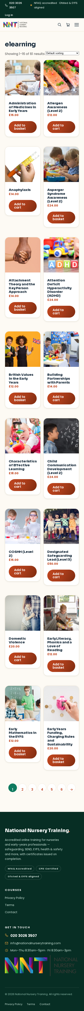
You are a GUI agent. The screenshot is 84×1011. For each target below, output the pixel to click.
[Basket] (68, 25)
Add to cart (58, 127)
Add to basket (20, 127)
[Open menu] (77, 25)
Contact (11, 912)
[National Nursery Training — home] (15, 24)
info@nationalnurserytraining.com (35, 943)
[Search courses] (59, 25)
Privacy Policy (14, 898)
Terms (9, 905)
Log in (9, 15)
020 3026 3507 (15, 5)
